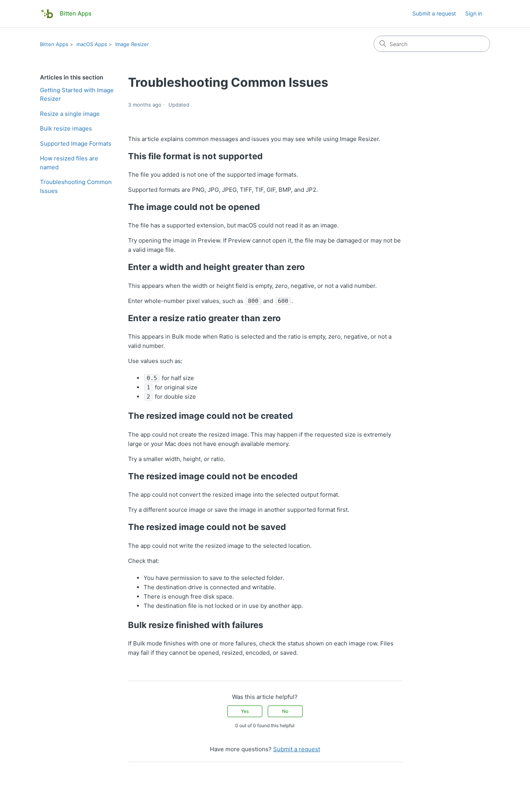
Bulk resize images (66, 128)
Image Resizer (132, 44)
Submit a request (434, 13)
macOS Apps (91, 44)
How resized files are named (69, 163)
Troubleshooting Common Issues (76, 186)
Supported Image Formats (75, 143)
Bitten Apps (54, 44)
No (285, 711)
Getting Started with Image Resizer (77, 94)
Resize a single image (70, 113)
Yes (245, 711)
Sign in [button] (473, 13)
